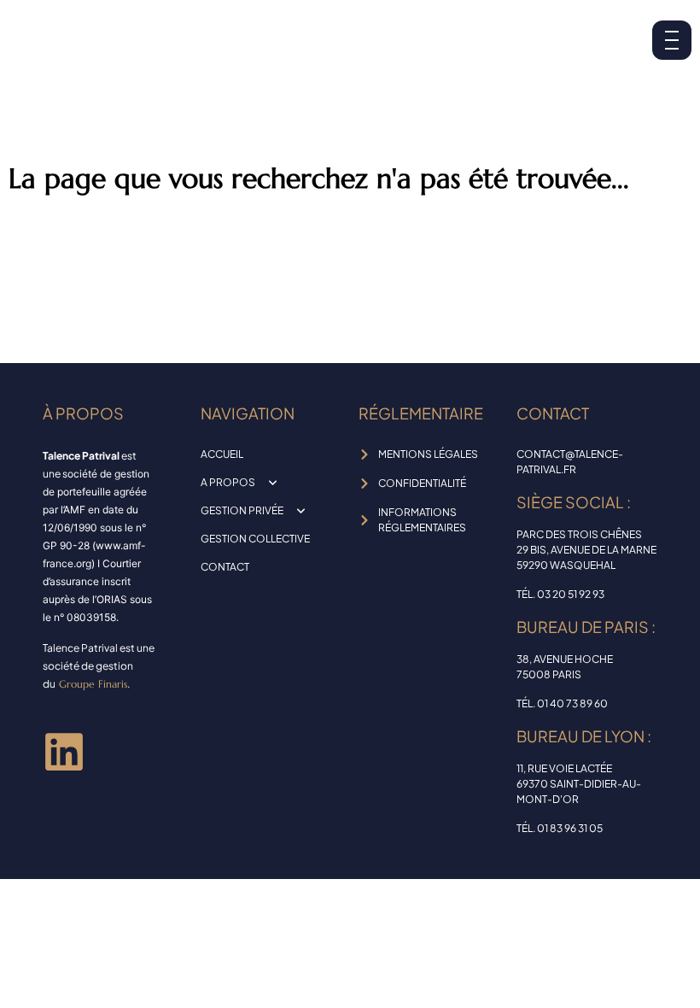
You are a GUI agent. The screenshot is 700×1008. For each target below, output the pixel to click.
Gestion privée (242, 510)
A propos (228, 482)
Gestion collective (255, 538)
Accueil (222, 454)
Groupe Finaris (93, 683)
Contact (225, 566)
